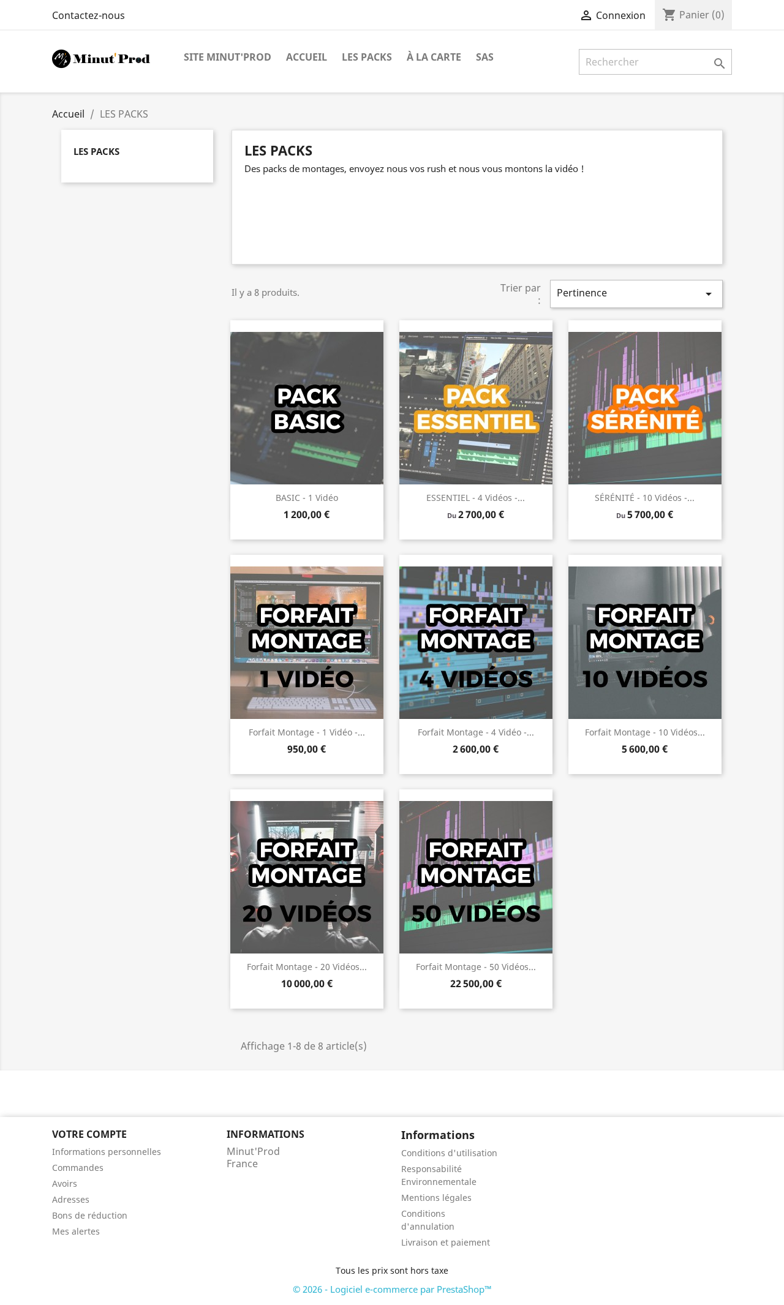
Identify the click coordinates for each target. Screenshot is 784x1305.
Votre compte (89, 1134)
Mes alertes (76, 1231)
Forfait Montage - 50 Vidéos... (476, 966)
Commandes (78, 1167)
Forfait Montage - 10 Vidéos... (645, 732)
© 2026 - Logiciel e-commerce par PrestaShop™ (392, 1289)
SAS (485, 57)
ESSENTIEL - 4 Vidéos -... (475, 497)
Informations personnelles (106, 1151)
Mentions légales (436, 1197)
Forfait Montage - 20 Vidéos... (307, 966)
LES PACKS (367, 57)
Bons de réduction (89, 1215)
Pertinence (636, 293)
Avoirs (64, 1183)
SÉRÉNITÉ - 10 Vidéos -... (645, 497)
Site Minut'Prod (227, 57)
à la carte (434, 57)
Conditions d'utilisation (449, 1153)
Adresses (70, 1199)
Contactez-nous (88, 15)
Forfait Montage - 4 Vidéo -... (476, 732)
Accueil (306, 57)
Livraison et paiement (445, 1242)
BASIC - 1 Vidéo (307, 497)
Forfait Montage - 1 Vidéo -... (307, 732)
